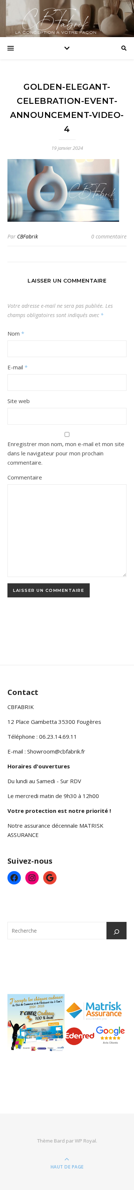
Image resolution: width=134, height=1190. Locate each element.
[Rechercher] (116, 932)
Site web (18, 401)
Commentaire (24, 477)
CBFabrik (27, 236)
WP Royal (85, 1140)
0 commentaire (109, 236)
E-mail (17, 367)
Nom (15, 333)
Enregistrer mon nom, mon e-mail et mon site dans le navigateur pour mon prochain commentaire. (65, 453)
